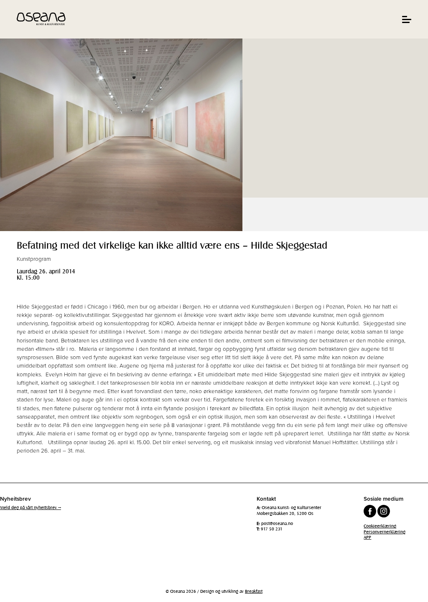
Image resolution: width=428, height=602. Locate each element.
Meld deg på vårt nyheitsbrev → (30, 507)
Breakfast (253, 591)
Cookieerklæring (380, 525)
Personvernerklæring (384, 531)
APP (367, 537)
